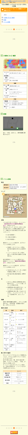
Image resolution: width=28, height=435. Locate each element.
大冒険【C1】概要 (9, 17)
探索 (5, 20)
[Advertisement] (14, 44)
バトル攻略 (7, 22)
